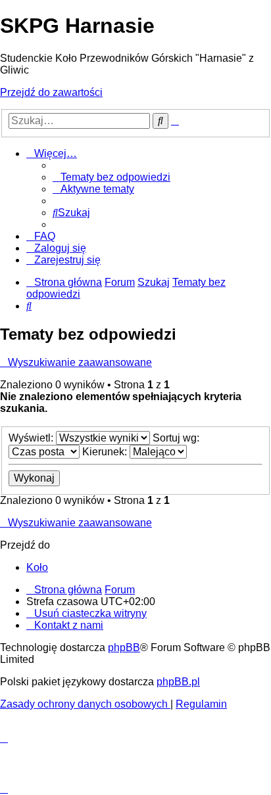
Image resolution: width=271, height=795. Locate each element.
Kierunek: (106, 451)
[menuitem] (111, 177)
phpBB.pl (178, 681)
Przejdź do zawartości (51, 92)
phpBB (124, 647)
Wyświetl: (32, 437)
